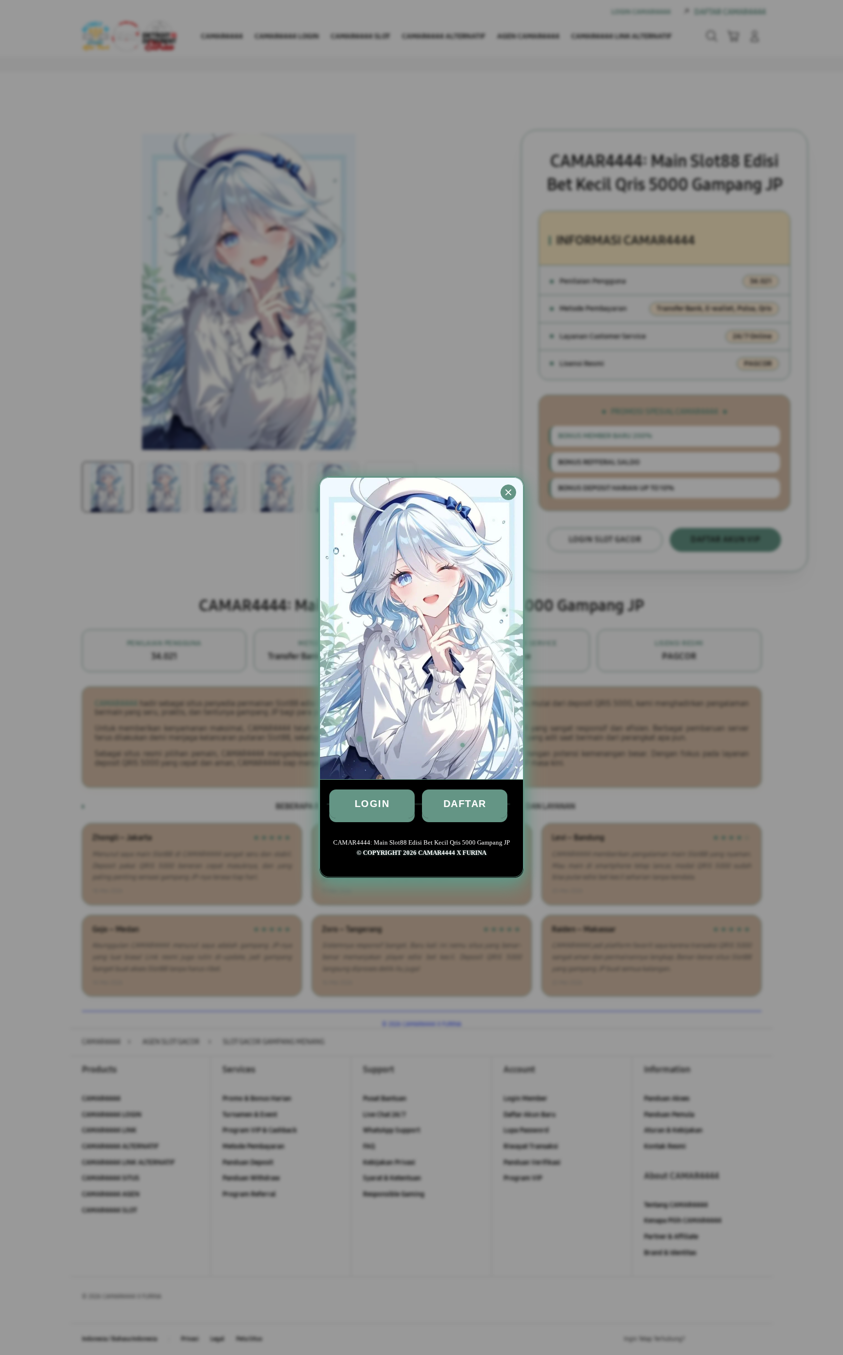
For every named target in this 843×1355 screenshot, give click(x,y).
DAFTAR (464, 803)
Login (372, 803)
